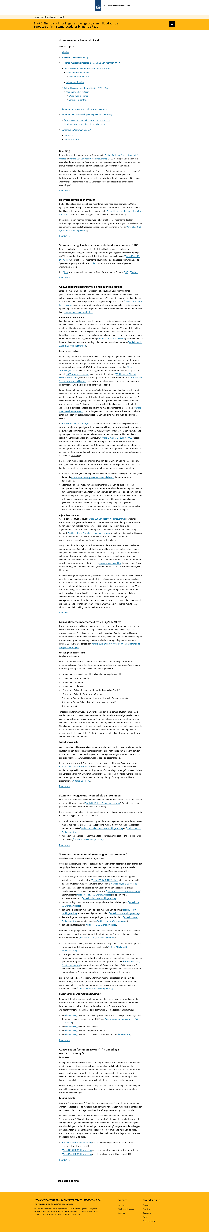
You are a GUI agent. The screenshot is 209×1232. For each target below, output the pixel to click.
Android (134, 272)
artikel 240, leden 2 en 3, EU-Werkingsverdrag (102, 828)
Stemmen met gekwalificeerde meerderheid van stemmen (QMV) (91, 63)
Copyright (146, 1209)
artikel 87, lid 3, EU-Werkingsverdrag (99, 898)
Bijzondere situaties (75, 82)
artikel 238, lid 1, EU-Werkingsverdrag (103, 803)
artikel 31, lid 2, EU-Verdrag (125, 883)
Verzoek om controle (78, 100)
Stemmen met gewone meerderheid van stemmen (84, 109)
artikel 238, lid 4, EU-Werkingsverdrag (95, 988)
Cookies (146, 1205)
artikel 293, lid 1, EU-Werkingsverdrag (98, 937)
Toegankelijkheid (150, 1221)
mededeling (72, 1015)
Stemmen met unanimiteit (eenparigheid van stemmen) (87, 114)
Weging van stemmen (78, 96)
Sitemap (121, 1213)
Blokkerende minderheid (77, 72)
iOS (126, 272)
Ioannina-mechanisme (79, 76)
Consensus (68, 135)
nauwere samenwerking (110, 563)
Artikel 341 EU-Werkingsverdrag (77, 1154)
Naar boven (64, 190)
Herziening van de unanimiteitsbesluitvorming (84, 124)
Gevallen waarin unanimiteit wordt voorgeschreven (87, 120)
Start (37, 23)
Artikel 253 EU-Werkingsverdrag (77, 1142)
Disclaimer (147, 1213)
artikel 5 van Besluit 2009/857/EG (79, 423)
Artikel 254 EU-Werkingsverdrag (77, 1150)
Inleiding (65, 52)
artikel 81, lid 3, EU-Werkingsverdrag (94, 894)
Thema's (49, 23)
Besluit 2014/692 (82, 781)
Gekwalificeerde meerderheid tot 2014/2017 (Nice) (87, 88)
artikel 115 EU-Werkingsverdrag (112, 921)
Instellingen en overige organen (78, 23)
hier (94, 263)
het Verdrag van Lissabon (77, 374)
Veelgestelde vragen (126, 1209)
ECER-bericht (125, 1034)
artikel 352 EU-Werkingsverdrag (101, 924)
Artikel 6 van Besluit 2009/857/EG (117, 437)
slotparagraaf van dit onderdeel (78, 312)
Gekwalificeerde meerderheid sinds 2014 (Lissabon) (87, 68)
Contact (121, 1205)
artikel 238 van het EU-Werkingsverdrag (89, 158)
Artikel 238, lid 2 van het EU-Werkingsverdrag (89, 533)
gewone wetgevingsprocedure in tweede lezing (92, 477)
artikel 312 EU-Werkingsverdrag (124, 913)
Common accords (72, 139)
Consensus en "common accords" (76, 130)
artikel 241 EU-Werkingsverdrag (88, 839)
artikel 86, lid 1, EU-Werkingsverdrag (124, 891)
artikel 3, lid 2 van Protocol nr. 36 (75, 766)
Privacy (145, 1217)
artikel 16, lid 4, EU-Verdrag (112, 338)
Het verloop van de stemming (75, 57)
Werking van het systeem (77, 92)
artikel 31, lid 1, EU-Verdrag (105, 880)
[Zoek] (172, 24)
